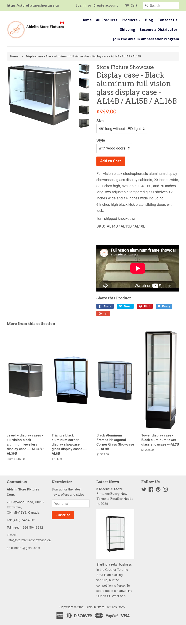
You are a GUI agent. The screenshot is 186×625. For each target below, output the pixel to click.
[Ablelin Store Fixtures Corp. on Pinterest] (158, 490)
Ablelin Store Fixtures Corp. (106, 607)
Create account (105, 5)
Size (100, 120)
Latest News (107, 482)
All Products (106, 20)
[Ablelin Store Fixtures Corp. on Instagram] (165, 490)
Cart (134, 5)
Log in (81, 5)
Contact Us (167, 20)
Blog (149, 20)
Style (100, 140)
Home (86, 20)
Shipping (127, 29)
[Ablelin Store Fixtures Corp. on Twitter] (143, 490)
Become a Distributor (158, 29)
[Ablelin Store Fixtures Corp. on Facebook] (151, 490)
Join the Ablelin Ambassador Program (146, 39)
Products (130, 20)
